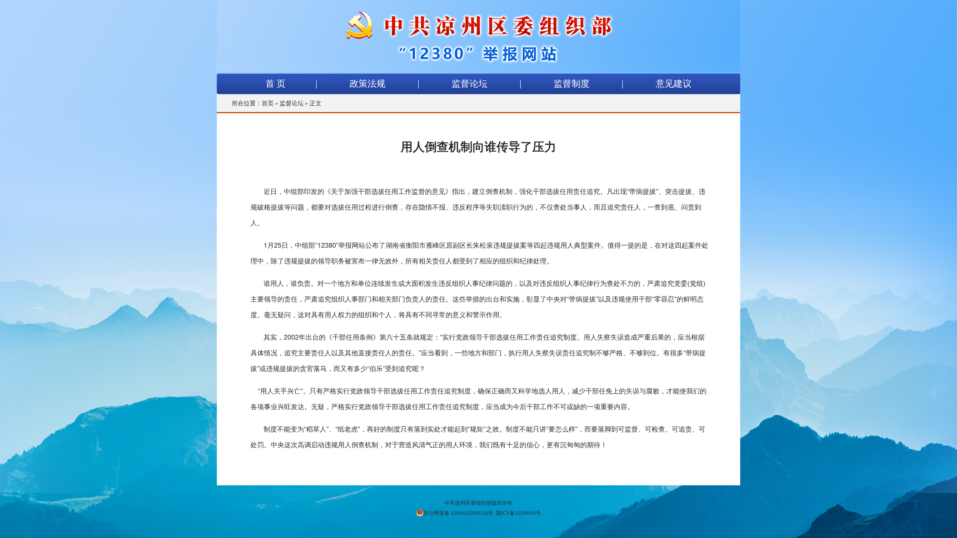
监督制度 (572, 84)
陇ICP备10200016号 (518, 513)
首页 (268, 103)
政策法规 (367, 84)
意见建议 (674, 84)
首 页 (275, 84)
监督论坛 (469, 84)
